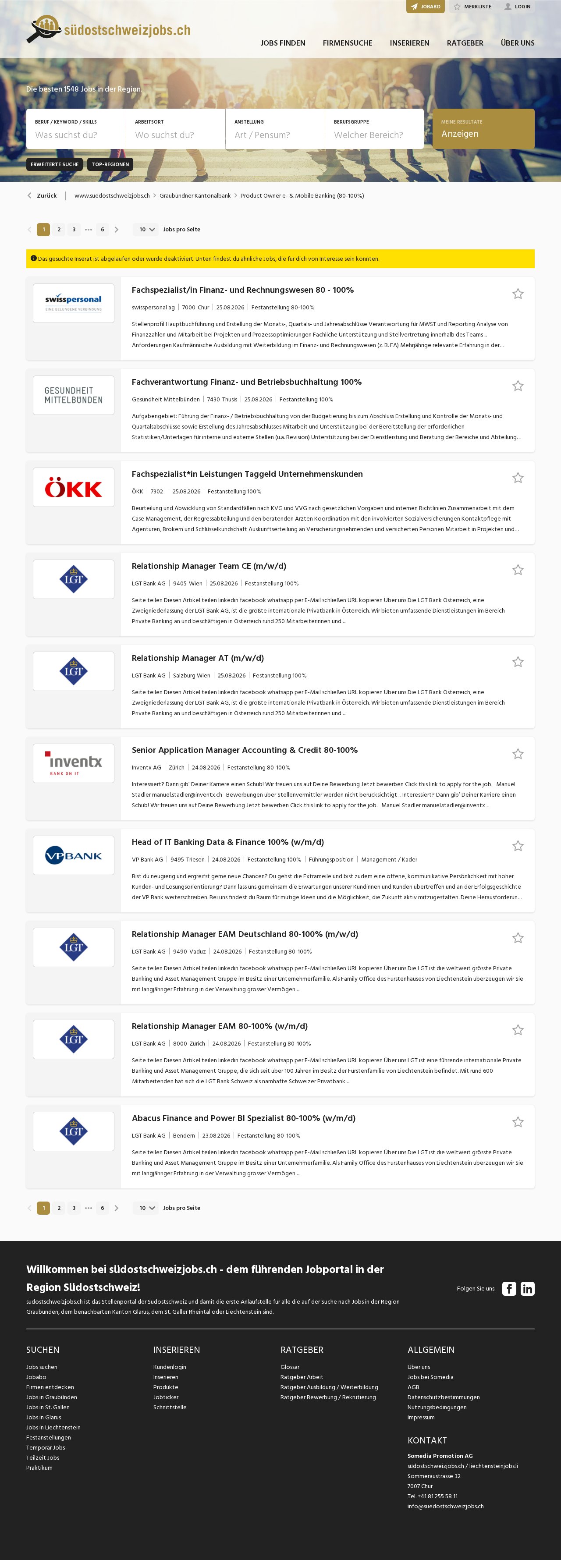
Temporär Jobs (45, 1448)
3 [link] (74, 229)
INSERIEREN (410, 43)
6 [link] (102, 229)
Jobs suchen (41, 1367)
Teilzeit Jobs (42, 1458)
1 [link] (44, 229)
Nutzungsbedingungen (437, 1407)
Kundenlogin (169, 1367)
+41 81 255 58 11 (438, 1496)
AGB (413, 1387)
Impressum (421, 1417)
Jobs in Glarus (43, 1417)
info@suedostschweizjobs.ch (446, 1506)
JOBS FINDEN (282, 43)
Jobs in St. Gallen (48, 1407)
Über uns (419, 1367)
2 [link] (58, 229)
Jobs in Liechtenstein (53, 1427)
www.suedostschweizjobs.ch (112, 196)
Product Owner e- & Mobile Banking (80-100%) (302, 196)
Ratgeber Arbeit (301, 1377)
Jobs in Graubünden (51, 1397)
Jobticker (165, 1397)
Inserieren (165, 1377)
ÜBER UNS (518, 43)
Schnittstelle (170, 1407)
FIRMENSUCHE (348, 43)
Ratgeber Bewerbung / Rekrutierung (328, 1397)
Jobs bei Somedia (431, 1377)
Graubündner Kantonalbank (195, 196)
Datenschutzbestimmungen (444, 1397)
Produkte (165, 1387)
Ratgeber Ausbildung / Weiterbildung (329, 1387)
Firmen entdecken (50, 1387)
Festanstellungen (48, 1437)
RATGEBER (465, 43)
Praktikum (39, 1468)
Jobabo (36, 1377)
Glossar (289, 1367)
